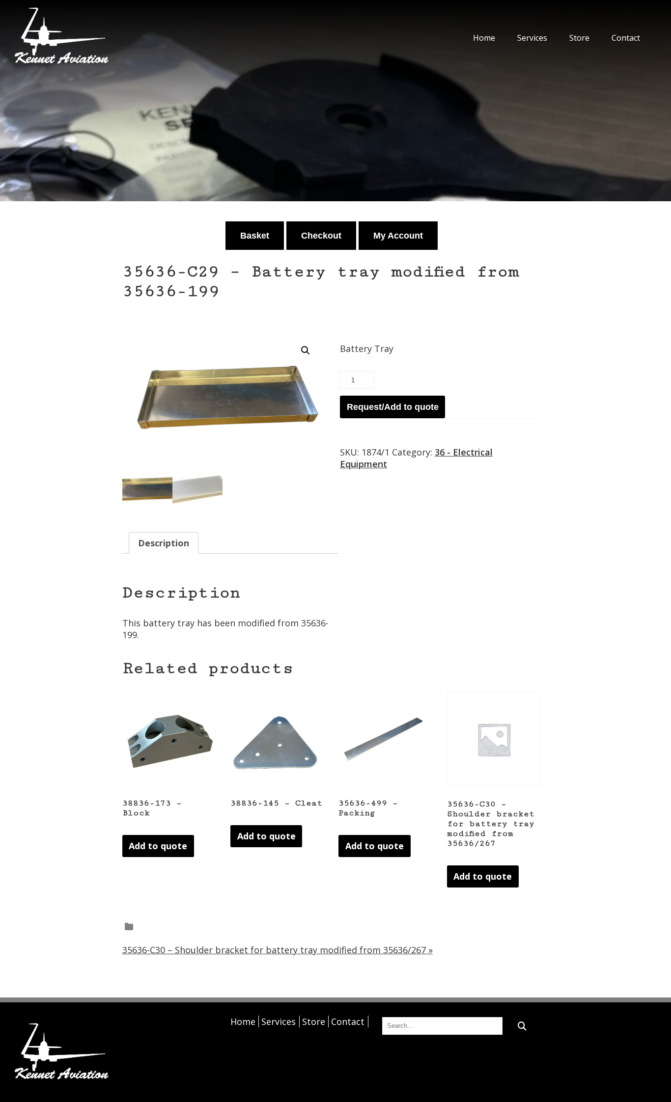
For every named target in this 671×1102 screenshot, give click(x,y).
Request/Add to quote (393, 407)
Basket (254, 236)
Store (579, 37)
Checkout (321, 236)
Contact (626, 37)
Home (484, 37)
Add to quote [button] (158, 846)
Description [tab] (163, 543)
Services (532, 37)
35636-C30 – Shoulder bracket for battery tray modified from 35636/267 (277, 950)
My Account (398, 236)
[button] (305, 350)
